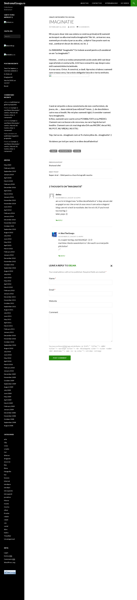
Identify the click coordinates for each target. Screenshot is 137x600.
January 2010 (9, 371)
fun (5, 475)
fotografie (7, 471)
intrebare (7, 484)
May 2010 (7, 358)
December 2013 (10, 220)
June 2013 (8, 239)
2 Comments (84, 27)
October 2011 (9, 303)
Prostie (6, 513)
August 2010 (8, 348)
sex (5, 523)
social (71, 17)
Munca (6, 500)
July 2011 (7, 313)
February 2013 (9, 252)
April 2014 (7, 210)
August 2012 (8, 271)
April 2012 (7, 284)
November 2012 (10, 261)
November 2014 (10, 204)
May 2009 (7, 397)
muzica (6, 507)
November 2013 (10, 223)
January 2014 (9, 216)
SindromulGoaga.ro (14, 3)
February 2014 (9, 213)
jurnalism (7, 497)
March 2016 (8, 194)
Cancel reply (110, 265)
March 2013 (8, 249)
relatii (6, 520)
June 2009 (8, 393)
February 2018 (9, 184)
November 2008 (10, 416)
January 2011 (9, 332)
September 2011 (10, 306)
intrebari (7, 488)
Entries (8, 556)
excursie (7, 462)
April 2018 (7, 178)
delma (72, 265)
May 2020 (7, 165)
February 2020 (9, 168)
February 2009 (9, 406)
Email (52, 289)
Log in (6, 553)
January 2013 (9, 255)
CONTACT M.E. (97, 3)
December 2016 (10, 187)
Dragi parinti (8, 77)
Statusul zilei (55, 164)
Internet (7, 481)
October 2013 (9, 226)
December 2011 (10, 297)
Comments (9, 559)
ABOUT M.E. (85, 3)
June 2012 (8, 278)
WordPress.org (9, 562)
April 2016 (7, 191)
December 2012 (10, 258)
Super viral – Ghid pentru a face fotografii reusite (70, 173)
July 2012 (7, 274)
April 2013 (7, 245)
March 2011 (8, 326)
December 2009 (10, 374)
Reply (60, 220)
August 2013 (8, 232)
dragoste (7, 459)
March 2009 (8, 403)
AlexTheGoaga (67, 233)
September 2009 (10, 384)
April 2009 (7, 400)
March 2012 (8, 287)
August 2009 (8, 387)
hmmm (6, 478)
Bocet (6, 86)
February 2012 (9, 290)
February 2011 (9, 329)
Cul (5, 452)
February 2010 (9, 368)
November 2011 (10, 300)
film (5, 465)
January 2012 (9, 294)
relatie (6, 517)
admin (72, 27)
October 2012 (9, 265)
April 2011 (7, 323)
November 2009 (10, 377)
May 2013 (7, 242)
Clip (5, 442)
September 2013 (10, 229)
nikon (6, 510)
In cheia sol (8, 74)
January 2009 (9, 409)
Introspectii (8, 494)
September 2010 (10, 345)
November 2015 (10, 200)
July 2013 (7, 236)
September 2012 (10, 268)
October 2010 (9, 342)
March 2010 (8, 364)
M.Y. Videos (125, 3)
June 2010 (8, 355)
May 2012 (7, 281)
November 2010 (10, 339)
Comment (53, 312)
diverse (6, 455)
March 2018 (8, 181)
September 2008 (10, 422)
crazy (52, 17)
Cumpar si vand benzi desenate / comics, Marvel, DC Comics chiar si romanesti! (12, 112)
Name (52, 278)
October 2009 (9, 381)
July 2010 (7, 352)
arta (5, 439)
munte (6, 504)
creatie (6, 449)
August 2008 (8, 426)
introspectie (61, 17)
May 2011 (7, 319)
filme (6, 468)
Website (53, 301)
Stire (5, 529)
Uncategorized (9, 539)
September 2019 (10, 171)
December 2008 (10, 413)
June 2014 (8, 207)
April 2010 (7, 361)
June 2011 (8, 316)
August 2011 (8, 310)
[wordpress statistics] (10, 572)
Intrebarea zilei (111, 3)
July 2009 (7, 390)
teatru (6, 533)
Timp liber (7, 536)
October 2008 (9, 419)
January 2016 (9, 197)
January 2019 (9, 175)
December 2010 (10, 335)
